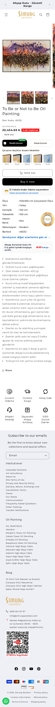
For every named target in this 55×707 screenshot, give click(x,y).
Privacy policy (41, 693)
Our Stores (11, 497)
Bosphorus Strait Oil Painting (21, 543)
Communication (14, 500)
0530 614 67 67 (17, 611)
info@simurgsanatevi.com (24, 616)
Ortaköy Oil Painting (17, 539)
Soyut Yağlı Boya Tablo (18, 556)
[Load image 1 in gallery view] (13, 97)
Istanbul (10, 529)
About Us (11, 476)
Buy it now (27, 181)
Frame (9, 493)
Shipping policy (38, 702)
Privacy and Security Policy (20, 483)
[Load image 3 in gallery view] (41, 97)
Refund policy (41, 697)
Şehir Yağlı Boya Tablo (18, 563)
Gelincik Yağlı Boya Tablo (19, 546)
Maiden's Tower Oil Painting (21, 533)
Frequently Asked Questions (21, 503)
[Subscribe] (45, 455)
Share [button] (8, 370)
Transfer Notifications (17, 510)
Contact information (21, 697)
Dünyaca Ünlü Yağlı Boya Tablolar (24, 586)
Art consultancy (14, 473)
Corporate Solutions (16, 470)
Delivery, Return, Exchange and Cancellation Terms (22, 488)
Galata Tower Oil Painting (19, 536)
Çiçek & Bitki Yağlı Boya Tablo (22, 560)
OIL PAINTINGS (14, 526)
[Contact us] (5, 701)
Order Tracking (14, 507)
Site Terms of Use (15, 480)
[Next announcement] (49, 4)
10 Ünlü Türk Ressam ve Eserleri (23, 579)
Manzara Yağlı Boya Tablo (19, 549)
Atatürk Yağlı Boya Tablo (19, 553)
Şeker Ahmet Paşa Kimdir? (20, 589)
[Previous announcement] (5, 4)
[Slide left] (3, 98)
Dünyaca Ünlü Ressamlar (19, 582)
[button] (6, 14)
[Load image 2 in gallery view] (27, 97)
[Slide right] (52, 98)
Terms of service (20, 702)
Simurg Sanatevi (23, 693)
